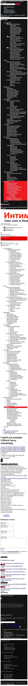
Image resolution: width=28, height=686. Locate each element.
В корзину (5, 464)
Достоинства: (4, 525)
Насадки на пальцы (15, 59)
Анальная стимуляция (16, 28)
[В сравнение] (4, 564)
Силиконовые (13, 166)
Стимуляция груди (15, 33)
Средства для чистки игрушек (18, 144)
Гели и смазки (10, 162)
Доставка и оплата (9, 9)
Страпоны (12, 35)
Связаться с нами (8, 655)
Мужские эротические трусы (17, 74)
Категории (5, 19)
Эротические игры (15, 52)
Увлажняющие (14, 163)
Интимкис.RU (10, 684)
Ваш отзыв (3, 537)
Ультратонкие (13, 148)
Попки (12, 103)
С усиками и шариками (16, 152)
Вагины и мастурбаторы (16, 38)
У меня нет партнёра (12, 192)
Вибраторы (13, 25)
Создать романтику (12, 191)
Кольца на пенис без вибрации (18, 112)
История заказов (12, 207)
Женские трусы (14, 66)
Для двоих (16, 47)
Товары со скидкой (9, 668)
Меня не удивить (11, 197)
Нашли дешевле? (5, 458)
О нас (5, 8)
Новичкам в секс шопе (13, 185)
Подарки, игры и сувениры (17, 57)
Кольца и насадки (14, 39)
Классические (13, 146)
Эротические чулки (15, 78)
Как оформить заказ (9, 7)
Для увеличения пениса (16, 167)
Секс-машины (10, 180)
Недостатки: (4, 531)
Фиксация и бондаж (12, 178)
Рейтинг (3, 548)
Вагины (12, 102)
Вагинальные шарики (16, 31)
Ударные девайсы (11, 177)
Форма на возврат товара (10, 656)
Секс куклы (13, 42)
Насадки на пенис (15, 110)
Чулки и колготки (11, 75)
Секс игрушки (7, 22)
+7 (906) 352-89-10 (8, 635)
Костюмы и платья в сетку (17, 67)
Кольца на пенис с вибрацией (18, 113)
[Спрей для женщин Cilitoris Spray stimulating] (13, 447)
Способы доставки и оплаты (19, 478)
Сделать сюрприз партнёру (14, 190)
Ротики (12, 105)
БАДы (8, 155)
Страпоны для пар (15, 56)
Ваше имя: (3, 522)
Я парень (12, 195)
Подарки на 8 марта (12, 183)
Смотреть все (13, 70)
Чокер (11, 84)
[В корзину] (1, 564)
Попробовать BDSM (12, 188)
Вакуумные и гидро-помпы (17, 43)
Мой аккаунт (5, 204)
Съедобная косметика (15, 142)
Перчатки (12, 81)
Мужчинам (17, 36)
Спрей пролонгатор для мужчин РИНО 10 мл (13, 571)
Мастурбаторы (14, 106)
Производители (8, 664)
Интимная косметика (12, 138)
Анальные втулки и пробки (17, 116)
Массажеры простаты (15, 117)
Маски (8, 174)
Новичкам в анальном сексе (14, 199)
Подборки (6, 181)
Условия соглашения (9, 12)
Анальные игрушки (15, 54)
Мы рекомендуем (11, 184)
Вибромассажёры (14, 53)
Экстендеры (13, 46)
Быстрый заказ (13, 464)
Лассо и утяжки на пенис (16, 109)
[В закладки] (2, 564)
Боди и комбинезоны (15, 63)
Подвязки (12, 85)
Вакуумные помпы (15, 32)
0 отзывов (3, 454)
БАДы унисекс (14, 159)
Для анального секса (15, 165)
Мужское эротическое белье (14, 71)
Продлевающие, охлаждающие (18, 169)
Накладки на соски (15, 82)
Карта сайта (7, 658)
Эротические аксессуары (13, 79)
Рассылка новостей (9, 678)
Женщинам (17, 24)
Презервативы (10, 145)
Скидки (6, 201)
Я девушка (13, 194)
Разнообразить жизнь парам (14, 187)
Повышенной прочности (16, 151)
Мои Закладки (7, 677)
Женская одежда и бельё (13, 61)
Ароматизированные (15, 149)
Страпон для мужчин (15, 45)
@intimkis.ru (7, 636)
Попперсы (12, 160)
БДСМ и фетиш (8, 172)
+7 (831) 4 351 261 (5, 223)
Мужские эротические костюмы (18, 73)
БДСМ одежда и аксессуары (14, 173)
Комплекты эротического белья (18, 68)
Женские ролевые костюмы (17, 64)
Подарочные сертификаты (17, 49)
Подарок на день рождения (14, 198)
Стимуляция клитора (15, 29)
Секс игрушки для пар (16, 50)
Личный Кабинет (8, 674)
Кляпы (8, 176)
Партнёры (6, 667)
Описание (6, 514)
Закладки (19, 207)
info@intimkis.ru (9, 230)
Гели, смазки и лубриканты (11, 430)
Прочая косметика (15, 141)
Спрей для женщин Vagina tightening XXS (12, 566)
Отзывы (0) (7, 516)
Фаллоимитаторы (14, 27)
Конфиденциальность (9, 11)
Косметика (6, 137)
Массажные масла (15, 139)
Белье (5, 60)
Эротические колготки (16, 77)
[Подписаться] (1, 624)
